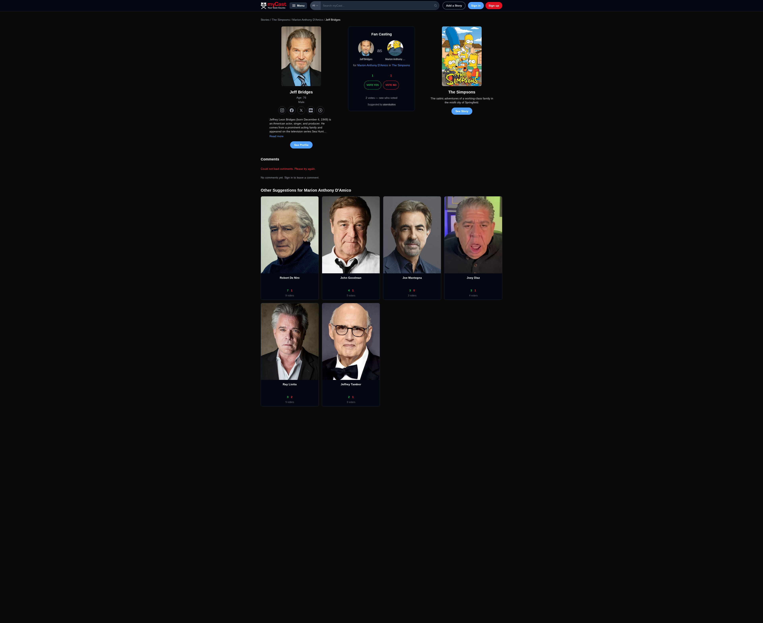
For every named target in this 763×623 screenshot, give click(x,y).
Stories (265, 19)
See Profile (301, 145)
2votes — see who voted (381, 97)
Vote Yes (373, 85)
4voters (473, 295)
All (313, 5)
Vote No (390, 85)
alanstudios (389, 104)
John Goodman (350, 277)
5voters (351, 295)
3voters (412, 295)
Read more (276, 136)
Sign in (476, 5)
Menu (301, 5)
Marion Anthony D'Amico (307, 19)
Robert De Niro (290, 277)
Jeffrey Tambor (351, 384)
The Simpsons (281, 19)
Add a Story (454, 5)
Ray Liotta (290, 384)
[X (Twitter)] (301, 110)
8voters (290, 295)
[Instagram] (282, 110)
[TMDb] (320, 110)
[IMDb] (311, 110)
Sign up (494, 5)
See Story (461, 111)
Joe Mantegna (412, 277)
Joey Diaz (473, 277)
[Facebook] (292, 110)
